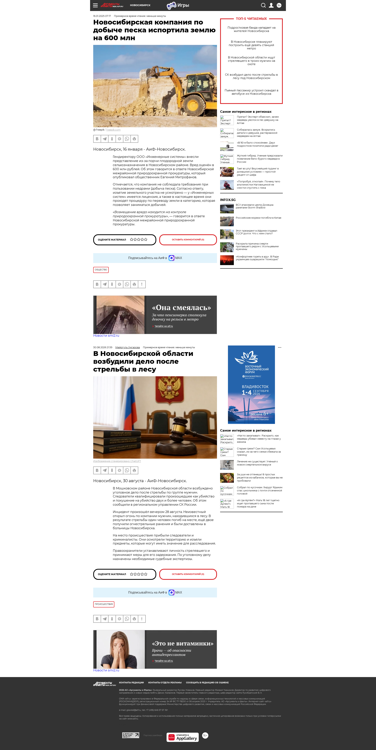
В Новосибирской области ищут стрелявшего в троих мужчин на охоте (251, 61)
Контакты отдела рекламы (165, 682)
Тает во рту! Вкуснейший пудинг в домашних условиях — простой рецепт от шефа (258, 171)
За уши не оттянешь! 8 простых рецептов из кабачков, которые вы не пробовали (260, 477)
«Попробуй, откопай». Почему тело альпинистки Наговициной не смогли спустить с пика (258, 184)
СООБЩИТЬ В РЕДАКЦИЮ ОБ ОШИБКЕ (207, 682)
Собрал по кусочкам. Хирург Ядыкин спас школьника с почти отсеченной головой (259, 490)
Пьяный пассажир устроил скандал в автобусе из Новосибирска (251, 92)
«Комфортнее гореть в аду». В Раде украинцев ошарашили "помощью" (257, 258)
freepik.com (113, 129)
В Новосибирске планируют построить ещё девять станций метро (251, 45)
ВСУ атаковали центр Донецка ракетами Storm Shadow (254, 206)
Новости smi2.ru (106, 335)
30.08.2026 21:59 (102, 347)
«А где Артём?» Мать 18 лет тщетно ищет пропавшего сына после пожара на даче (258, 503)
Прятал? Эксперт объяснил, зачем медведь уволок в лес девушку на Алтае (258, 120)
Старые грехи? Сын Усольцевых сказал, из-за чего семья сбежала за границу (259, 451)
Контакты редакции (131, 682)
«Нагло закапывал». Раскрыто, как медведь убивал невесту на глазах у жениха (259, 438)
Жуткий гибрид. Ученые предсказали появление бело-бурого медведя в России (260, 158)
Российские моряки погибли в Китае (258, 217)
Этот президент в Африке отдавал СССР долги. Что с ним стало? (256, 232)
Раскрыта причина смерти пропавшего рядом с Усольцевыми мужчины (257, 246)
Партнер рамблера (153, 735)
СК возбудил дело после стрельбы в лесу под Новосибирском (251, 76)
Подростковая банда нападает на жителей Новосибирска (252, 29)
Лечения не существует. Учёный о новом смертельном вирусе (257, 463)
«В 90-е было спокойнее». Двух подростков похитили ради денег (257, 144)
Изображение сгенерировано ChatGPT (117, 461)
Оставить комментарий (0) (188, 239)
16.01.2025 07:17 (102, 16)
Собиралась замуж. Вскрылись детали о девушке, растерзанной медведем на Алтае (257, 132)
